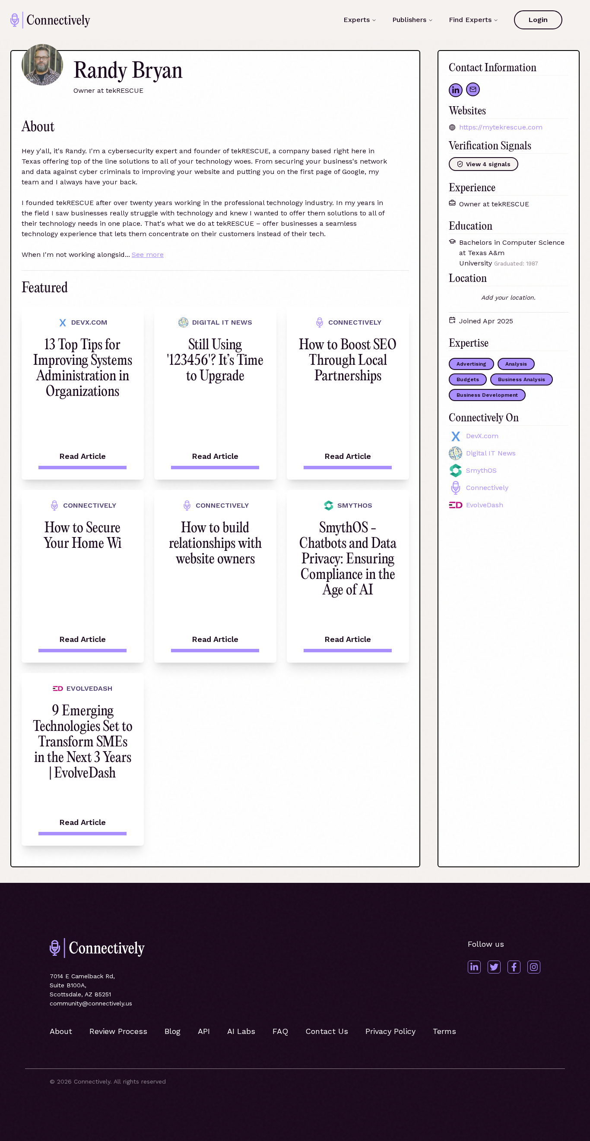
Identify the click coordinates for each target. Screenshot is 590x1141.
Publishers (409, 20)
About (61, 1031)
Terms (444, 1031)
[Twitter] (494, 967)
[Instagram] (533, 967)
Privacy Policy (390, 1031)
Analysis (516, 364)
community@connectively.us (91, 1003)
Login (538, 20)
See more (148, 254)
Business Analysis (521, 379)
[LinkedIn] (474, 967)
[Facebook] (514, 967)
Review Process (118, 1031)
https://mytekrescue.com (500, 127)
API (204, 1031)
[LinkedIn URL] (456, 90)
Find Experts (470, 20)
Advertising (471, 364)
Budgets (468, 379)
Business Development (487, 395)
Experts (356, 20)
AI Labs (241, 1031)
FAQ (280, 1031)
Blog (173, 1031)
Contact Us (326, 1031)
